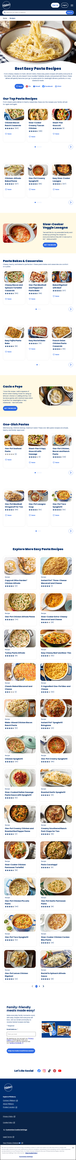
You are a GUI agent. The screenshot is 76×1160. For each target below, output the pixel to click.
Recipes (12, 18)
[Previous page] (33, 986)
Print (59, 86)
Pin (29, 86)
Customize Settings (26, 1156)
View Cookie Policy (31, 1153)
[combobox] (35, 12)
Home (5, 18)
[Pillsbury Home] (6, 5)
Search (69, 12)
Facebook (49, 86)
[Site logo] (8, 1087)
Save (20, 86)
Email (38, 87)
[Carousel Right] (71, 147)
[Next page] (43, 986)
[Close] (73, 1148)
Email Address (12, 1029)
